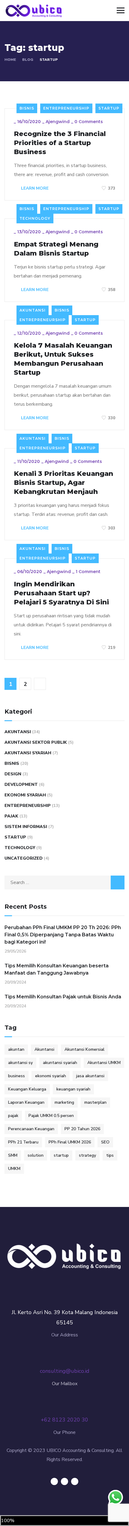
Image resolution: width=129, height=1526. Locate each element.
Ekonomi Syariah (25, 795)
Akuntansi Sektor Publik (35, 742)
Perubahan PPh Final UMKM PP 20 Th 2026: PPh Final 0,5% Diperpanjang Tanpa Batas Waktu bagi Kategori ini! (62, 935)
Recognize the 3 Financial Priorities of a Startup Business (60, 143)
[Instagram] (74, 1481)
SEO (105, 1142)
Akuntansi (33, 310)
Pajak (11, 816)
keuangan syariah (73, 1089)
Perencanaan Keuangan (31, 1129)
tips (110, 1155)
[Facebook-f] (54, 1481)
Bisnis (27, 108)
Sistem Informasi (25, 827)
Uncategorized (23, 858)
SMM (12, 1155)
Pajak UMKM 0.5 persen (51, 1115)
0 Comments (88, 121)
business (16, 1076)
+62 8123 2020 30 (64, 1419)
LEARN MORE (34, 188)
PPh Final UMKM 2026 (70, 1142)
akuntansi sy (20, 1062)
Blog (27, 59)
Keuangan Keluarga (27, 1089)
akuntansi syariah (60, 1062)
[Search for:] (64, 882)
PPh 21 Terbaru (23, 1142)
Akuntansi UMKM (104, 1062)
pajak (13, 1115)
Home (10, 59)
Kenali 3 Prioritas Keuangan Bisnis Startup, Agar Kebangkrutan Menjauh (63, 483)
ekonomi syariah (50, 1076)
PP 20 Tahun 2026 (82, 1129)
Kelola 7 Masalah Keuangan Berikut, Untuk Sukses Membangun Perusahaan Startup (63, 359)
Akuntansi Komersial (84, 1049)
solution (36, 1155)
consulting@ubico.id (64, 1371)
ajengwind (58, 121)
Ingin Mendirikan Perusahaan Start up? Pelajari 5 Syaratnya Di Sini (61, 593)
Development (21, 784)
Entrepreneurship (66, 108)
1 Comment (88, 571)
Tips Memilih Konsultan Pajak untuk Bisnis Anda (62, 997)
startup (61, 1155)
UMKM (14, 1168)
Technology (35, 218)
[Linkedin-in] (64, 1481)
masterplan (95, 1102)
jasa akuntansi (90, 1076)
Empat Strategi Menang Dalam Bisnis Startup (56, 248)
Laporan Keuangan (26, 1102)
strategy (87, 1155)
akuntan (16, 1049)
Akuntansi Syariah (27, 753)
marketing (64, 1102)
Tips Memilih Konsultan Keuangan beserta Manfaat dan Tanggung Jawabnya (56, 969)
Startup (108, 108)
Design (12, 774)
